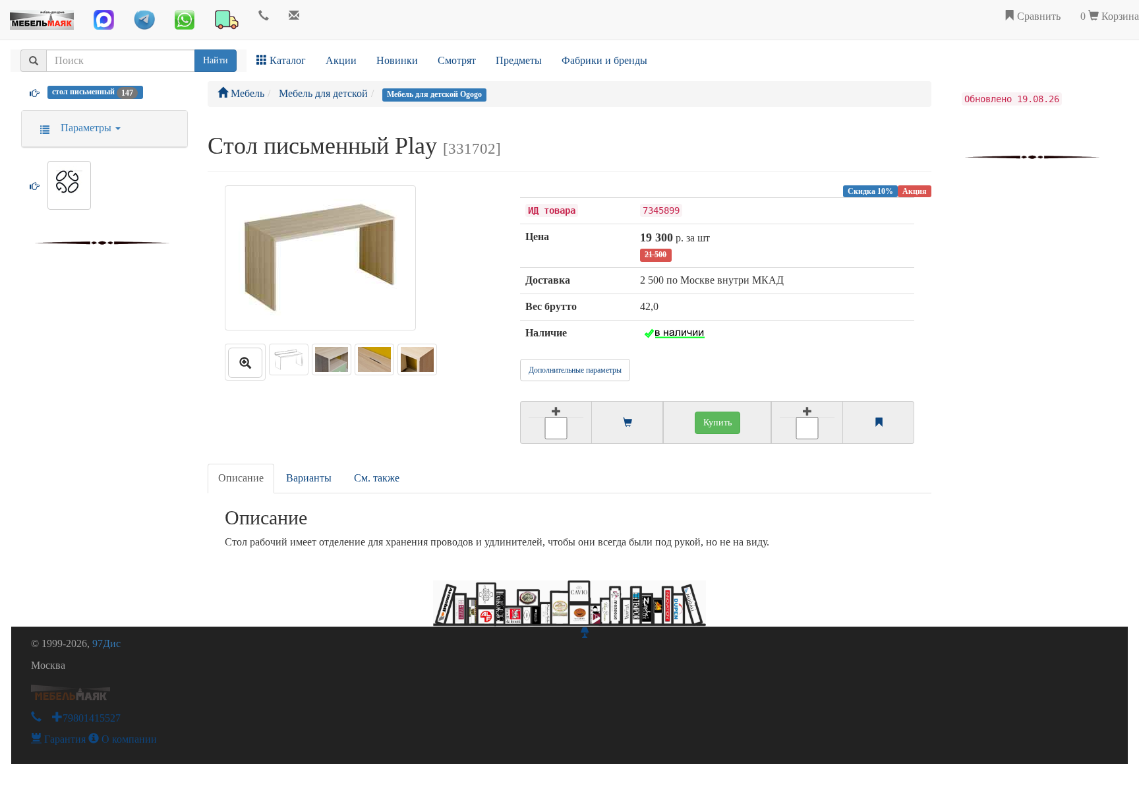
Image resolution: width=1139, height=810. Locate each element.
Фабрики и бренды (604, 60)
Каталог (286, 60)
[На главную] (42, 16)
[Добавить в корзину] (555, 422)
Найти (215, 60)
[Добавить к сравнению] (807, 422)
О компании (128, 739)
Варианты (309, 477)
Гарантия (64, 739)
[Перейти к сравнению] (878, 423)
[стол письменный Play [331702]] (245, 362)
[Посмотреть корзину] (627, 423)
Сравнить (1037, 16)
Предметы (519, 60)
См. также (376, 477)
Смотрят (457, 60)
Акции (341, 60)
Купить (717, 422)
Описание (241, 477)
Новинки (397, 60)
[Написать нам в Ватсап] (184, 20)
